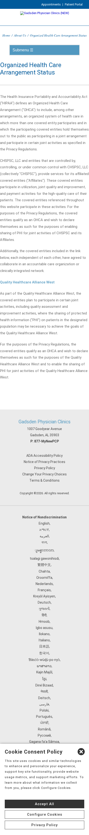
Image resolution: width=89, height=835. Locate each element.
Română (44, 729)
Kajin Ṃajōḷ (44, 672)
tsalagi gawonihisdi (44, 558)
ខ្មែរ (44, 679)
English (44, 523)
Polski (44, 710)
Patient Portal (74, 4)
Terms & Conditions (44, 480)
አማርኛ (44, 530)
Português (44, 716)
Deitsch (44, 698)
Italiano (44, 640)
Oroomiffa (44, 578)
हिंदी (44, 615)
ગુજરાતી (44, 609)
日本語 (44, 646)
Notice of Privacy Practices (44, 462)
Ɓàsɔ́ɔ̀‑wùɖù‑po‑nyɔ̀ (44, 660)
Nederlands (44, 584)
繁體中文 (44, 565)
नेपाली (44, 691)
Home (6, 35)
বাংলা (44, 542)
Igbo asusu (44, 628)
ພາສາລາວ (44, 666)
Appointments (51, 4)
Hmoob (44, 621)
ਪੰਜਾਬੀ (44, 723)
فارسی (44, 704)
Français (44, 590)
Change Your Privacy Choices (44, 474)
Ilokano (44, 634)
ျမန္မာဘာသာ (44, 550)
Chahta (44, 571)
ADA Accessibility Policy (44, 455)
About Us (20, 35)
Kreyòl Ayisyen (44, 596)
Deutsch (44, 602)
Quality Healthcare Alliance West (27, 282)
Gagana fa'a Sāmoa (44, 742)
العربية (44, 536)
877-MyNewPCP (46, 441)
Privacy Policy (44, 468)
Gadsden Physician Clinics (44, 422)
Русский (44, 735)
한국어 (44, 653)
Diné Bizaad (44, 685)
